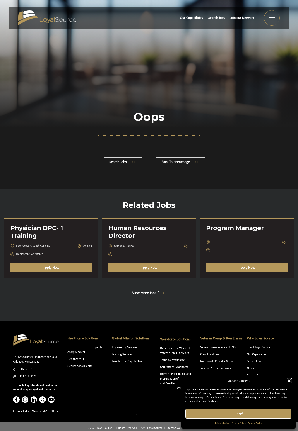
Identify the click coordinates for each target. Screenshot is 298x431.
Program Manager (235, 228)
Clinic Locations (209, 354)
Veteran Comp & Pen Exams (221, 338)
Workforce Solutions (175, 339)
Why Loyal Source (260, 338)
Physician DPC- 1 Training (36, 231)
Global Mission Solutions (130, 338)
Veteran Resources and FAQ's (218, 347)
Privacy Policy (222, 423)
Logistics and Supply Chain (127, 361)
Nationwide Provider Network (218, 361)
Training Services (122, 354)
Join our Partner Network (215, 368)
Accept (238, 413)
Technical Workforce (172, 360)
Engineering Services (124, 347)
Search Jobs (254, 361)
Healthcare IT (76, 359)
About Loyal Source (258, 347)
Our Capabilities (256, 354)
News (250, 368)
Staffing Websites (177, 428)
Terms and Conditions (45, 411)
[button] (289, 381)
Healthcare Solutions (83, 338)
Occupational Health (79, 366)
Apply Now (51, 268)
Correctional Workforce (174, 367)
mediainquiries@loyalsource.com (36, 389)
